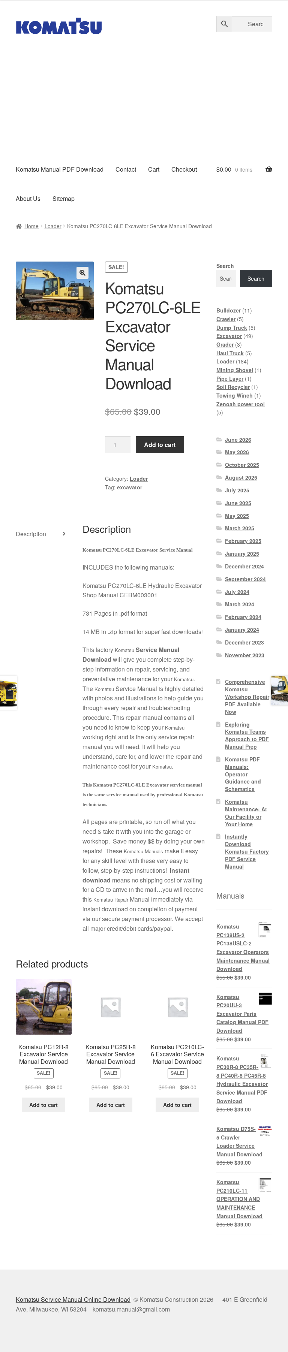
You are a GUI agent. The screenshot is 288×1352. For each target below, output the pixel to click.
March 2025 (239, 528)
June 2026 (238, 439)
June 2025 (238, 503)
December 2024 (244, 566)
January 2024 (242, 629)
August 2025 (241, 477)
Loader (53, 226)
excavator (129, 487)
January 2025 (242, 553)
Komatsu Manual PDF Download (60, 169)
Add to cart (160, 444)
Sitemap (63, 198)
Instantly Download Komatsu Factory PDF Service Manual (247, 851)
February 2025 (243, 540)
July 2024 (237, 591)
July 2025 (237, 490)
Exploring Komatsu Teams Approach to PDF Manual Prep (247, 735)
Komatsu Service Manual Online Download (73, 1299)
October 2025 (242, 464)
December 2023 (244, 642)
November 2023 (244, 655)
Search (225, 265)
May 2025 (237, 515)
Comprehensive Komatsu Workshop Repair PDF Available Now (247, 696)
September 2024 (245, 579)
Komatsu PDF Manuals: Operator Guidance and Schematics (243, 774)
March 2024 (239, 604)
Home (31, 226)
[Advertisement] (144, 98)
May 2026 (237, 452)
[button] (82, 273)
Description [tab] (31, 533)
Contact (126, 169)
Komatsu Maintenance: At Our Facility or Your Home (246, 812)
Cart (153, 169)
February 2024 (243, 617)
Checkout (184, 169)
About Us (28, 198)
